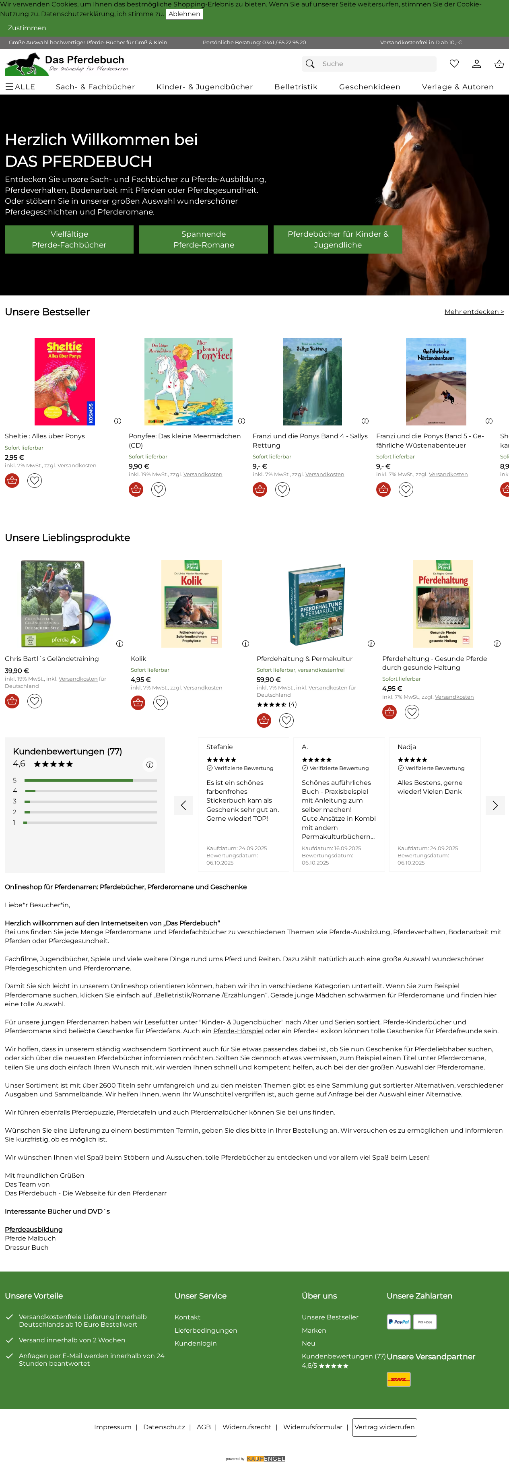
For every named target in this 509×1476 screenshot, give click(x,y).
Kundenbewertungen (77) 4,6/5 (344, 1360)
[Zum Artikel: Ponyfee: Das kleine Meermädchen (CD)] (189, 381)
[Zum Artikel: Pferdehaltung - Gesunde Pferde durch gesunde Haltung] (443, 604)
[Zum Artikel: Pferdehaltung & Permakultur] (318, 604)
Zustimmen (27, 28)
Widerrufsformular (312, 1427)
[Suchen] (312, 64)
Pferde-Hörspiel (238, 1031)
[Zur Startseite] (67, 64)
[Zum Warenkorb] (499, 64)
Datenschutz (164, 1427)
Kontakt (188, 1317)
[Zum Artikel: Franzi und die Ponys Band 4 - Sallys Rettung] (313, 381)
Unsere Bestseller (330, 1317)
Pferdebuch (198, 923)
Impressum (113, 1427)
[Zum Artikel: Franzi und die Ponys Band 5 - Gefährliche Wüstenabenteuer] (436, 381)
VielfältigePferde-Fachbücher (69, 239)
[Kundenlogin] (477, 64)
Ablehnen (184, 14)
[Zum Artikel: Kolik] (192, 604)
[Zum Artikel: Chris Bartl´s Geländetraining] (66, 604)
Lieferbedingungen (206, 1330)
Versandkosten (77, 465)
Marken (314, 1330)
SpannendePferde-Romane (203, 239)
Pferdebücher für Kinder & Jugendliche (338, 239)
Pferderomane (28, 995)
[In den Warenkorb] (12, 480)
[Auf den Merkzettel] (34, 480)
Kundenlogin (196, 1343)
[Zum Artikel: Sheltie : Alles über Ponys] (65, 381)
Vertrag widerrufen (384, 1427)
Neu (308, 1343)
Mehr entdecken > (474, 312)
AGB (204, 1427)
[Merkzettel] (454, 64)
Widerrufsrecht (247, 1427)
